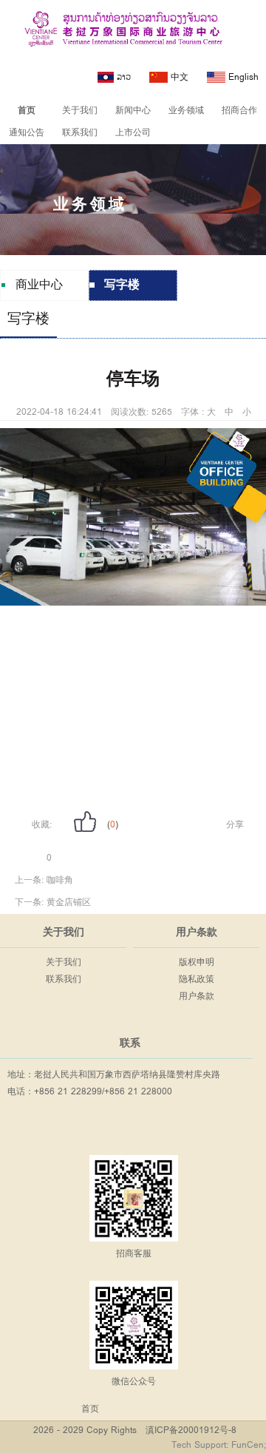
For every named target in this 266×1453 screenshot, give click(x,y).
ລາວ (122, 77)
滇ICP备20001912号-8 (191, 1430)
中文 (178, 77)
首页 (26, 110)
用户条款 (196, 996)
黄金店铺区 (69, 902)
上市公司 (133, 132)
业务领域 (186, 110)
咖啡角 (60, 880)
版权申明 (196, 962)
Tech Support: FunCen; (218, 1445)
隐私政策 (196, 979)
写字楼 (28, 319)
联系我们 (80, 132)
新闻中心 (133, 110)
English (242, 77)
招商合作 (239, 110)
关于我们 (80, 110)
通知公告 (26, 132)
